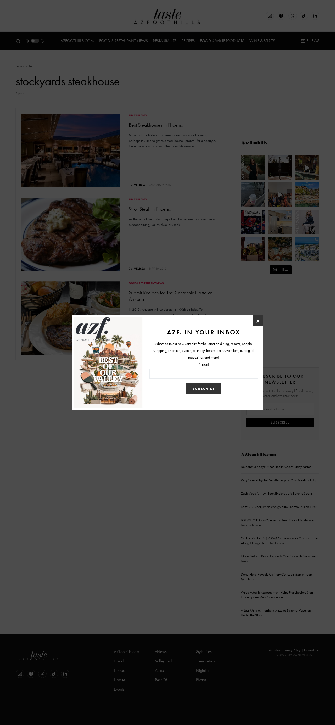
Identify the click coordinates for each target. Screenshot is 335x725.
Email (205, 365)
